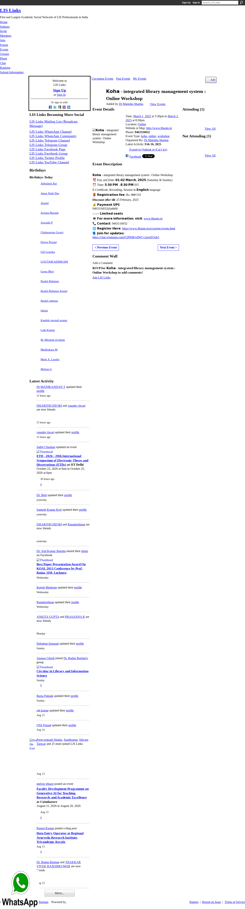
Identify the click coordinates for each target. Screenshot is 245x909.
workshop (164, 136)
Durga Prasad (49, 242)
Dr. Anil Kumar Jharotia (51, 551)
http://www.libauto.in (159, 128)
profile (40, 391)
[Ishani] (34, 312)
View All (210, 128)
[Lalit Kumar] (34, 332)
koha (144, 136)
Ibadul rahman (49, 300)
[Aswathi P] (34, 224)
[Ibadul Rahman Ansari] (34, 293)
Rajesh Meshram (47, 587)
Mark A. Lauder (50, 359)
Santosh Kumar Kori (49, 509)
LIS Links (10, 10)
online (152, 136)
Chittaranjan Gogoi (52, 232)
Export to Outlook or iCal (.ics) (148, 149)
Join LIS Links (101, 277)
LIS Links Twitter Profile (47, 158)
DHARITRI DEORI (49, 405)
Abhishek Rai (49, 183)
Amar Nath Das (50, 193)
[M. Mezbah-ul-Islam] (34, 341)
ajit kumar (43, 710)
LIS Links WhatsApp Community (53, 136)
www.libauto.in (153, 218)
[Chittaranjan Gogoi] (34, 234)
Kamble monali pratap (54, 320)
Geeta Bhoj (47, 271)
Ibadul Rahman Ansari (54, 291)
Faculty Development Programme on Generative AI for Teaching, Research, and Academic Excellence (63, 793)
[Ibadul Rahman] (34, 283)
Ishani (44, 310)
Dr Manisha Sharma (131, 104)
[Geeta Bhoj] (34, 273)
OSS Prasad (44, 725)
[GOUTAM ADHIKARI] (34, 263)
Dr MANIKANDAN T (51, 387)
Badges (193, 902)
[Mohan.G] (34, 371)
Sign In (196, 2)
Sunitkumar (71, 739)
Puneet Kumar (45, 828)
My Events (139, 78)
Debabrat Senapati (48, 643)
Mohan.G (46, 369)
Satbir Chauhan (46, 447)
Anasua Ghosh (46, 658)
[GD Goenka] (34, 253)
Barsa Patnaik (45, 696)
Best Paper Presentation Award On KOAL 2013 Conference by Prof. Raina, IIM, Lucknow (61, 568)
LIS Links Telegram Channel (49, 140)
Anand (45, 203)
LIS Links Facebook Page (47, 149)
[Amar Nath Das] (34, 195)
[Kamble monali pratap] (34, 322)
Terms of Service (235, 902)
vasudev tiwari (76, 405)
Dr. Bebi (42, 495)
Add (213, 79)
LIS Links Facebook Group (48, 153)
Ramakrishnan (76, 524)
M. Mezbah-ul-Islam (53, 339)
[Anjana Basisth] (34, 214)
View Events (157, 104)
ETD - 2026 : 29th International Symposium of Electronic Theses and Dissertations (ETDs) (62, 460)
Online (142, 124)
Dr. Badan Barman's (76, 658)
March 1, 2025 (142, 116)
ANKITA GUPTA (48, 616)
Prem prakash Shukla (49, 739)
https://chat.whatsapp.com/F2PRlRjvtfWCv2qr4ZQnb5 (125, 237)
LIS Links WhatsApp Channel (50, 132)
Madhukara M (49, 349)
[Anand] (34, 205)
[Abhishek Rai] (34, 185)
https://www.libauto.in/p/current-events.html (148, 228)
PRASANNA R (75, 616)
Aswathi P (47, 222)
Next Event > (168, 247)
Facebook (135, 156)
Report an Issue (211, 902)
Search (241, 2)
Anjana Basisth (50, 212)
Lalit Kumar (48, 330)
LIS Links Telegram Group (48, 145)
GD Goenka (48, 251)
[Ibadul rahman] (34, 302)
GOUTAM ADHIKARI (54, 261)
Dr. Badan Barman (48, 862)
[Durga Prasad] (34, 244)
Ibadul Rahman (50, 281)
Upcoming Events (102, 78)
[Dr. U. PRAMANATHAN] (188, 148)
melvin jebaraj (45, 783)
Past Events (123, 78)
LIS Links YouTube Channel (49, 162)
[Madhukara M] (34, 351)
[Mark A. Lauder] (34, 361)
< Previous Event (106, 247)
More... (59, 893)
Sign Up (186, 2)
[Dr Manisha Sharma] (97, 98)
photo (84, 551)
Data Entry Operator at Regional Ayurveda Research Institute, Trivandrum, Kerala (60, 837)
